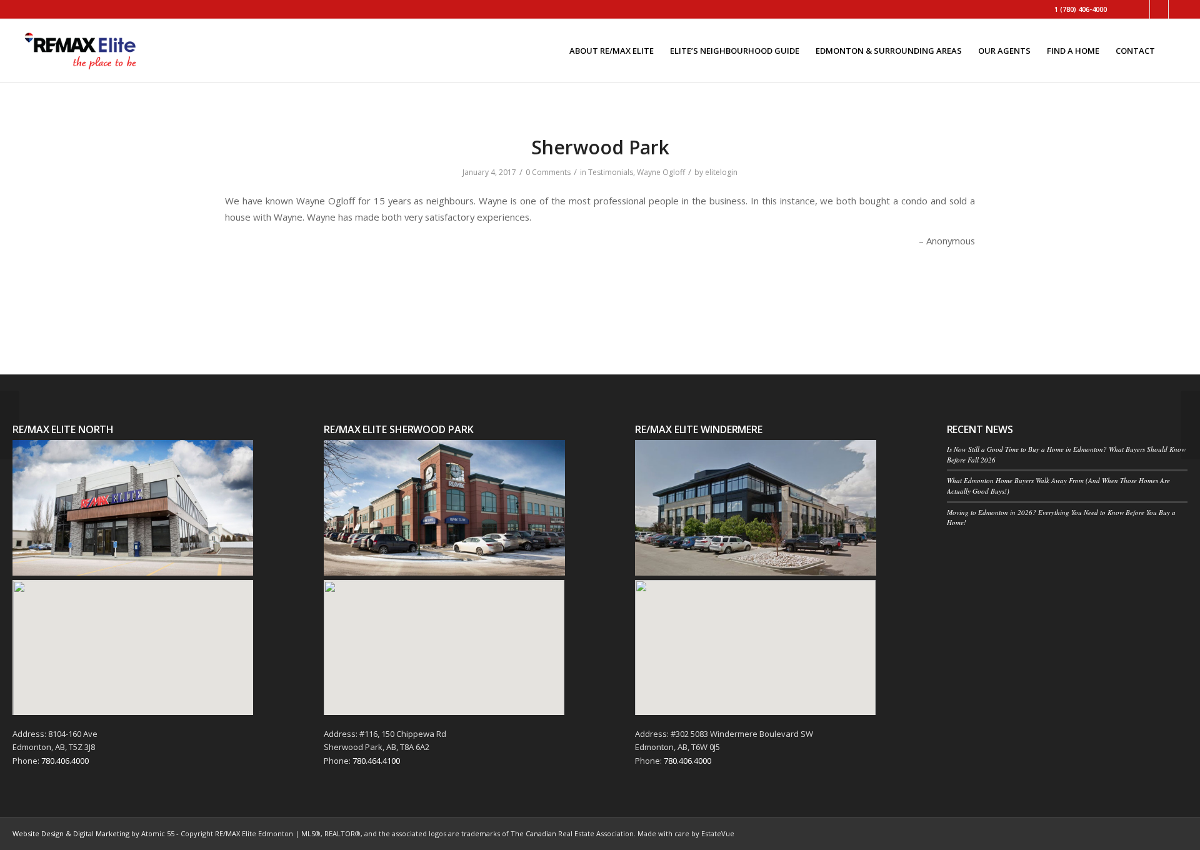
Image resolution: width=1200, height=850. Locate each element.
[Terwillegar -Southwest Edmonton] (9, 425)
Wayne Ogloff (661, 172)
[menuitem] (611, 50)
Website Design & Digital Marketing (70, 833)
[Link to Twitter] (1140, 9)
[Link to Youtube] (1178, 9)
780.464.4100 (376, 760)
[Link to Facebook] (1159, 9)
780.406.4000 (65, 760)
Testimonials (610, 172)
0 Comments (548, 172)
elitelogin (721, 172)
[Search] (1175, 50)
